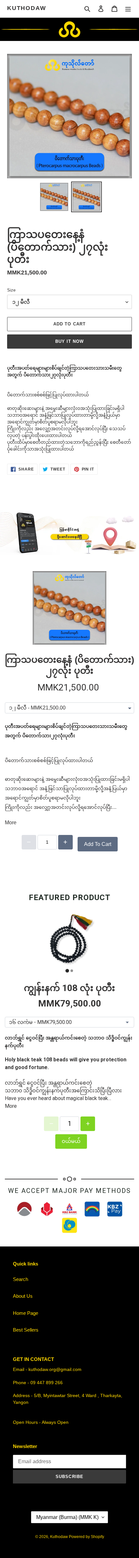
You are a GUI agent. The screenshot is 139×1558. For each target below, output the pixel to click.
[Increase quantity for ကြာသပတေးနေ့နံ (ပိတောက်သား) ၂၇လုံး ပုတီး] (65, 842)
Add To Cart (97, 844)
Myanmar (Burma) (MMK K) (67, 1517)
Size (11, 290)
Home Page (25, 1313)
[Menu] (128, 8)
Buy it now (69, 341)
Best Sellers (25, 1330)
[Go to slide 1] (67, 971)
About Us (23, 1296)
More (10, 822)
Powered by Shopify (86, 1536)
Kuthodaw (26, 8)
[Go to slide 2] (71, 970)
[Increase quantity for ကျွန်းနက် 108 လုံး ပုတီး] (87, 1123)
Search (20, 1279)
